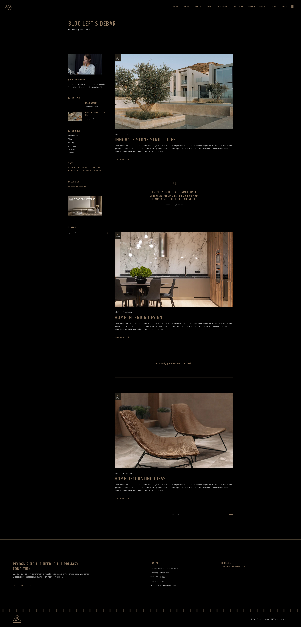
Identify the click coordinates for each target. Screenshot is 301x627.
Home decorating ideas (140, 479)
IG (69, 186)
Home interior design (138, 318)
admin (117, 134)
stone (97, 171)
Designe (71, 149)
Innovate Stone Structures (145, 140)
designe (82, 168)
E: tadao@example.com (159, 573)
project (86, 171)
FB (77, 186)
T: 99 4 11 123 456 (157, 577)
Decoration (72, 146)
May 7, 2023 (89, 119)
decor (71, 168)
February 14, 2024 (92, 107)
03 (179, 514)
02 (173, 514)
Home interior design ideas (95, 114)
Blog (70, 139)
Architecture (128, 312)
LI (85, 186)
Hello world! (91, 103)
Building (126, 134)
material (73, 171)
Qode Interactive (263, 619)
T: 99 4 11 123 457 (157, 581)
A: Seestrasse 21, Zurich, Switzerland (165, 568)
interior (96, 168)
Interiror (71, 153)
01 (166, 514)
